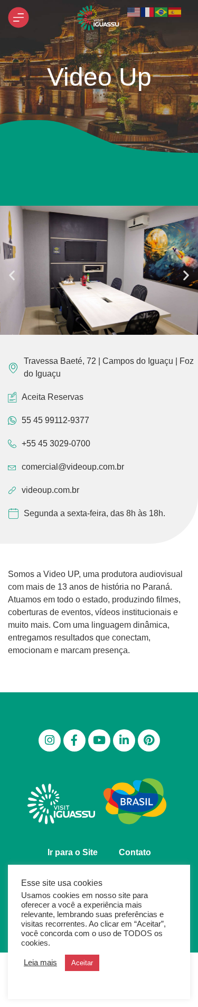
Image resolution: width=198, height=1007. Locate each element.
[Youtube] (99, 740)
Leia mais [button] (40, 962)
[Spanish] (175, 11)
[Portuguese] (161, 11)
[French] (148, 11)
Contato (135, 852)
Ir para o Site (73, 852)
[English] (134, 11)
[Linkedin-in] (124, 740)
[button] (11, 274)
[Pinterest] (149, 740)
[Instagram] (50, 740)
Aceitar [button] (82, 963)
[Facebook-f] (74, 740)
